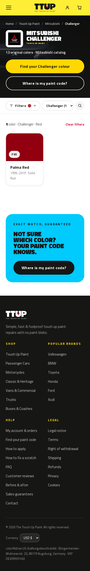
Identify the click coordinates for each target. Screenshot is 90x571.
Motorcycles (15, 372)
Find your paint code (21, 439)
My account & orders (21, 430)
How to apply (16, 448)
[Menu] (8, 7)
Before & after (17, 485)
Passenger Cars (18, 363)
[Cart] (79, 7)
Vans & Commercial (21, 390)
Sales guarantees (19, 494)
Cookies (54, 485)
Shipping (54, 458)
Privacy (53, 476)
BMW (52, 363)
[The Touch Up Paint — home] (45, 8)
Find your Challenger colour (45, 66)
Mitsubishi (52, 23)
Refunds (54, 467)
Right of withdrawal (63, 448)
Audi (51, 399)
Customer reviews (20, 476)
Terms (53, 439)
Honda (53, 381)
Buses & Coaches (19, 408)
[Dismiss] (82, 562)
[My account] (67, 7)
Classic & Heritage (19, 381)
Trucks (11, 399)
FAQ (9, 467)
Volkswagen (57, 354)
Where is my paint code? (45, 83)
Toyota (53, 372)
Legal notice (57, 430)
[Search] (79, 105)
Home (10, 23)
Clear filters (75, 124)
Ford (51, 390)
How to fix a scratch (21, 458)
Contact (12, 503)
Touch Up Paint (29, 23)
